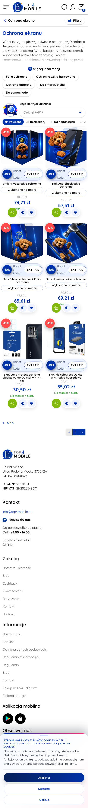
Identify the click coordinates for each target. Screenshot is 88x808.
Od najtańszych (64, 121)
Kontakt (8, 606)
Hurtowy (9, 614)
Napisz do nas (20, 520)
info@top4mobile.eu (17, 512)
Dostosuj (44, 788)
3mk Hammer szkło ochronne (66, 279)
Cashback (10, 583)
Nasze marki (12, 634)
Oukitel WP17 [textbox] (33, 112)
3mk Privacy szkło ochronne (22, 183)
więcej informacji (46, 69)
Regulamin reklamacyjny (22, 657)
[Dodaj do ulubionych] (32, 212)
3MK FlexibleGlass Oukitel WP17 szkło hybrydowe (66, 376)
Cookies (8, 642)
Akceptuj (44, 777)
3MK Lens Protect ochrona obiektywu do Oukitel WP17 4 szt (22, 377)
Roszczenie (11, 599)
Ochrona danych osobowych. (25, 649)
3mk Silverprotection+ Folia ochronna (22, 280)
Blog (6, 576)
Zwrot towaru (13, 591)
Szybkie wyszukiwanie (35, 104)
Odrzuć (44, 799)
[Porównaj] (23, 212)
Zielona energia (14, 696)
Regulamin (11, 665)
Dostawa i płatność (17, 568)
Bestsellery (37, 121)
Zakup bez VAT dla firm (20, 688)
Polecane (15, 121)
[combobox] (52, 112)
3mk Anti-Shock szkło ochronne (66, 185)
